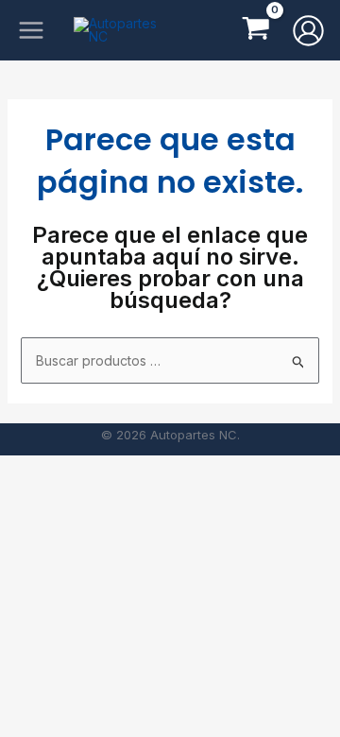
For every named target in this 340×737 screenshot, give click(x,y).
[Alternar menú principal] (31, 30)
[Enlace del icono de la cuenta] (308, 30)
